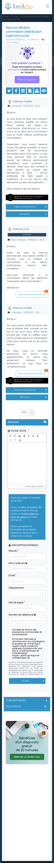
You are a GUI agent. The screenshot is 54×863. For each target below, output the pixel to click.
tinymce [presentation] (40, 486)
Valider (25, 681)
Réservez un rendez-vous (27, 756)
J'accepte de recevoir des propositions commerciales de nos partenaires (27, 632)
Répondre (25, 214)
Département (16, 587)
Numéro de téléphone (21, 614)
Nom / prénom (17, 563)
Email (12, 575)
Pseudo (13, 550)
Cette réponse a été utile (32, 294)
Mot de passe (16, 602)
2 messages (16, 106)
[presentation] (10, 436)
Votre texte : (19, 431)
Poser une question (27, 79)
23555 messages (18, 239)
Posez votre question (25, 207)
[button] (10, 436)
